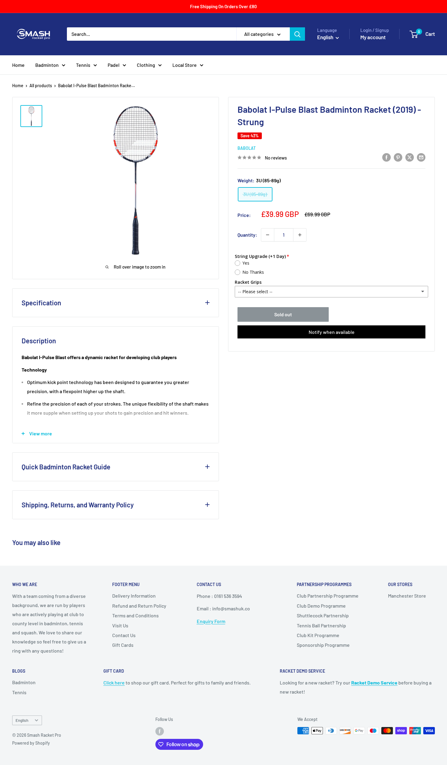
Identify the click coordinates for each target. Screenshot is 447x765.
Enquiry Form (211, 621)
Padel (114, 65)
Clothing (146, 65)
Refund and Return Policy (139, 606)
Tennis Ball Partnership (321, 625)
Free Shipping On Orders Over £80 (223, 6)
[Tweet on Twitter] (409, 157)
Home (18, 65)
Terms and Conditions (135, 615)
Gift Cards (122, 645)
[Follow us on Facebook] (159, 731)
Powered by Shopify (31, 743)
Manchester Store (407, 596)
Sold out (283, 314)
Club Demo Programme (321, 606)
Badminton (47, 65)
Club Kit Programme (318, 635)
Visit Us (120, 625)
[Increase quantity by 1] (299, 234)
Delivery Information (134, 596)
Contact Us (124, 635)
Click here (114, 682)
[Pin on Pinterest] (398, 157)
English (22, 720)
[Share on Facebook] (386, 157)
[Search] (297, 34)
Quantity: (247, 235)
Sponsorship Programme (323, 645)
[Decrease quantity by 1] (267, 234)
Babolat (246, 148)
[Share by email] (421, 157)
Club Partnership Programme (328, 596)
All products (40, 85)
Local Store (184, 65)
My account (373, 37)
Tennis (83, 65)
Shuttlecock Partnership (323, 615)
